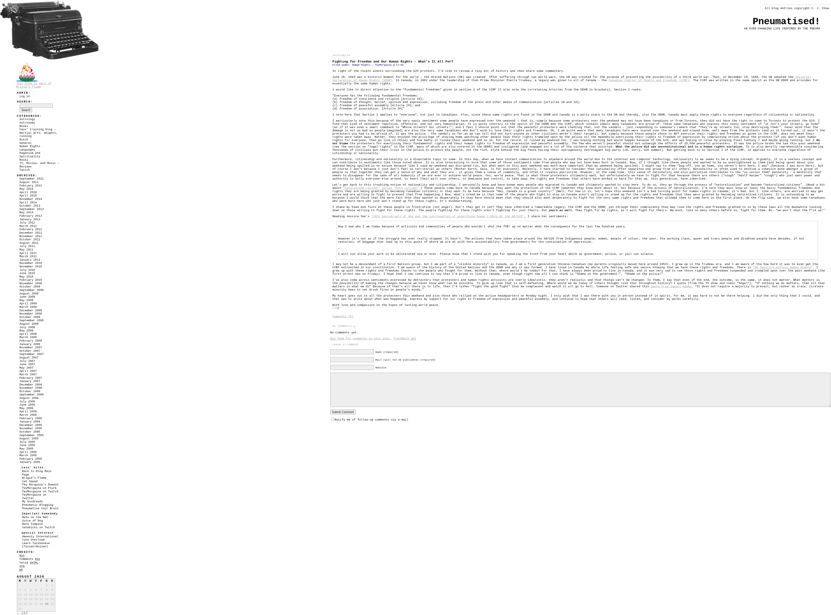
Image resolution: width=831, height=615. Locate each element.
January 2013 (29, 219)
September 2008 (31, 320)
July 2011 (27, 246)
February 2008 (30, 340)
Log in (24, 96)
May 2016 (26, 189)
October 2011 (29, 239)
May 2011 (26, 249)
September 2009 (31, 290)
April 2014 (28, 202)
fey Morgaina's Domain (40, 484)
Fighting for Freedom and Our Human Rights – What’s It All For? (392, 62)
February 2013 (30, 216)
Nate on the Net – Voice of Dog (37, 519)
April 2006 (28, 411)
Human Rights (361, 65)
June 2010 (27, 273)
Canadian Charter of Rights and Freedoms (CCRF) (649, 80)
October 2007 (29, 351)
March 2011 (28, 256)
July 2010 (27, 270)
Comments (29, 559)
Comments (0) (343, 316)
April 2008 (28, 334)
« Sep (22, 613)
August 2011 (29, 243)
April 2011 (28, 253)
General (25, 143)
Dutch (23, 139)
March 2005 (28, 455)
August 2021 (29, 182)
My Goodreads (32, 501)
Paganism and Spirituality (29, 154)
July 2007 (27, 361)
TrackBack (404, 338)
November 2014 (30, 199)
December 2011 (30, 232)
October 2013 (29, 205)
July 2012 (27, 222)
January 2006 (29, 421)
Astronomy (27, 122)
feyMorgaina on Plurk (39, 488)
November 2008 (30, 313)
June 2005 (27, 445)
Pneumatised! (786, 21)
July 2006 (27, 401)
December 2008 (30, 310)
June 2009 (27, 297)
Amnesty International (40, 536)
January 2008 (29, 344)
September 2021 (31, 178)
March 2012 (28, 226)
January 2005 (29, 462)
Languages (27, 149)
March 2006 (28, 415)
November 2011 (30, 236)
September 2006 (31, 394)
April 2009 (28, 303)
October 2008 (29, 317)
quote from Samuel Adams (671, 286)
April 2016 (28, 192)
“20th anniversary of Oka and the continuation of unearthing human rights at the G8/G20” (447, 216)
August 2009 (29, 293)
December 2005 (30, 425)
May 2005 (26, 448)
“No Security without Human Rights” (783, 267)
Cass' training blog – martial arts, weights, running (38, 133)
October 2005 (29, 432)
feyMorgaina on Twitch (40, 491)
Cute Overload (33, 539)
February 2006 (30, 418)
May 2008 (26, 330)
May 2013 (26, 212)
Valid (28, 562)
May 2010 (26, 276)
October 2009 (29, 286)
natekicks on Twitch (38, 527)
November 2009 (30, 283)
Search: (25, 101)
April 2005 (28, 452)
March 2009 (28, 307)
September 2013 (31, 209)
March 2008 (28, 337)
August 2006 (29, 398)
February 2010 (30, 280)
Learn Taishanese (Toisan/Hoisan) (36, 545)
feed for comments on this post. (361, 338)
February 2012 (30, 229)
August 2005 (29, 438)
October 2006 (29, 391)
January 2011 (29, 260)
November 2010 (30, 266)
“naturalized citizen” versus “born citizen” (381, 188)
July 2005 (27, 442)
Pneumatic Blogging (37, 505)
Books (23, 126)
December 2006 (30, 384)
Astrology (27, 119)
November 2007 (30, 347)
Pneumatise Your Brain (40, 508)
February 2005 (30, 459)
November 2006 (30, 388)
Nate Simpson (32, 524)
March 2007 (28, 374)
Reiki (23, 160)
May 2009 (26, 300)
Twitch (24, 170)
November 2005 (30, 428)
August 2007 (29, 357)
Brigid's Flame (34, 478)
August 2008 (29, 324)
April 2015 (28, 195)
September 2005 (31, 435)
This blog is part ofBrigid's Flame (34, 85)
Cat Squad (30, 481)
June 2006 (27, 404)
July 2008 (27, 327)
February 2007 (30, 378)
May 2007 (26, 367)
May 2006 (26, 408)
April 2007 (28, 371)
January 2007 (29, 381)
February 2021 (30, 185)
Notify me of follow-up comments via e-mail (371, 419)
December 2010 (30, 263)
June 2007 (27, 364)
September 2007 (31, 354)
